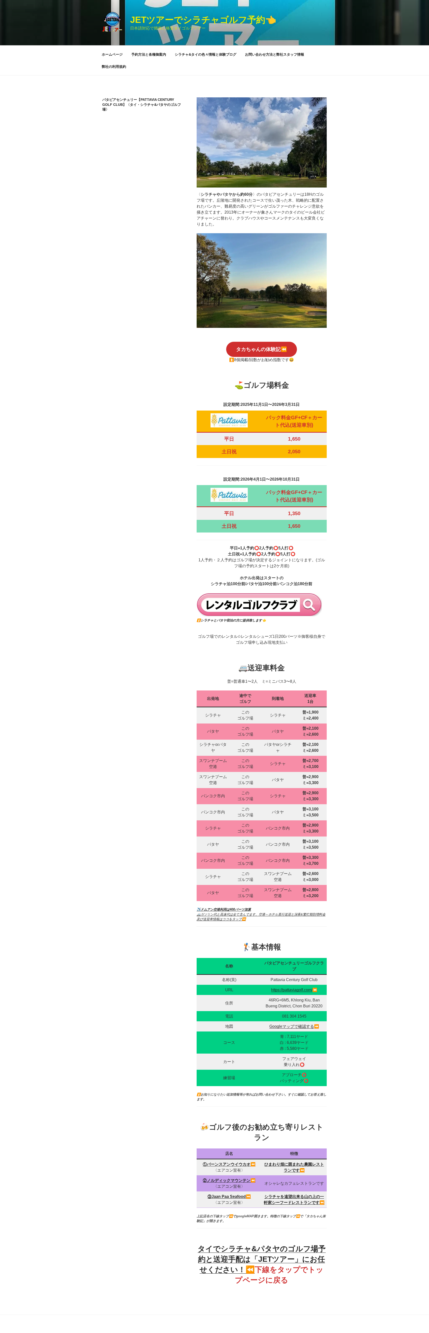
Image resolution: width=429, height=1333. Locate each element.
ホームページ (112, 54)
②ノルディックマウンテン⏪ (229, 1180)
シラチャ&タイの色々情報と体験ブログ (205, 54)
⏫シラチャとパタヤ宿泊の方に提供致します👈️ (231, 620)
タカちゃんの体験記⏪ (261, 349)
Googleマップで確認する (291, 1026)
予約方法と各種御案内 (148, 54)
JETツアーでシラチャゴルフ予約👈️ (203, 20)
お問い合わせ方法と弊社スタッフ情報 (274, 54)
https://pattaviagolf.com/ (291, 990)
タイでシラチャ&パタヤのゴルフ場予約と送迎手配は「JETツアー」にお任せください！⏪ (262, 1259)
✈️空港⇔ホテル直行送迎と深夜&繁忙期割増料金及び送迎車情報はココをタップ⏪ (261, 914)
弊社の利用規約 (114, 67)
